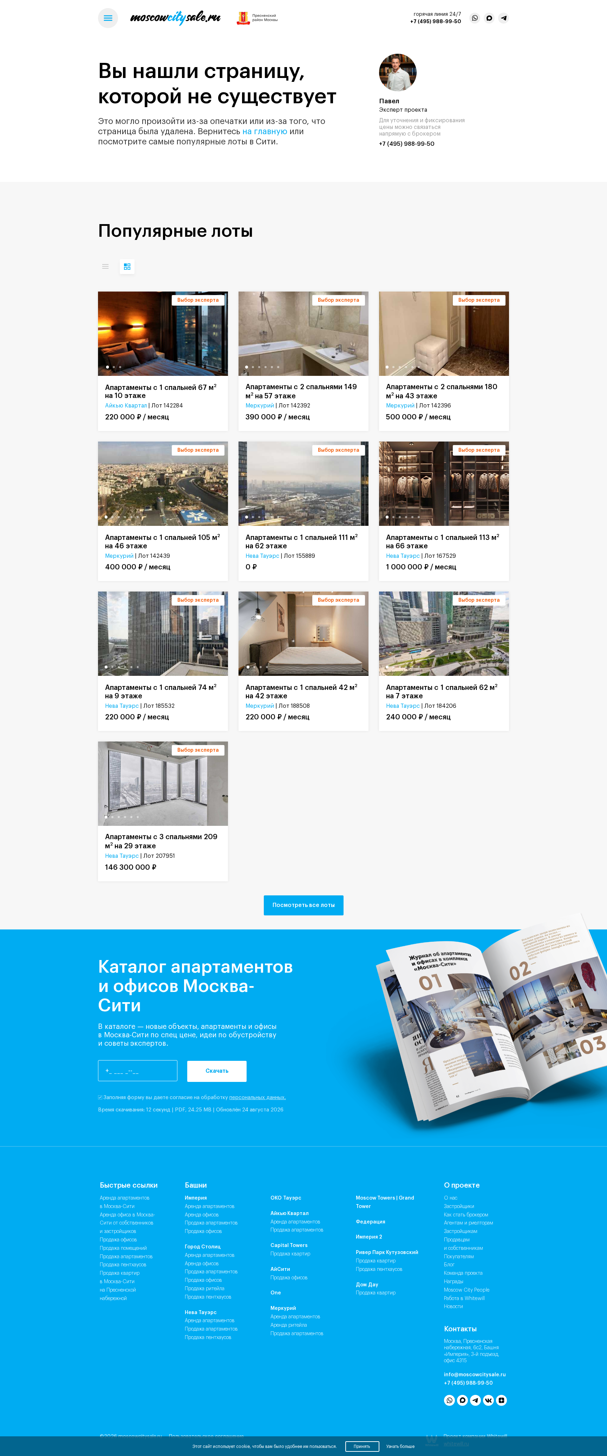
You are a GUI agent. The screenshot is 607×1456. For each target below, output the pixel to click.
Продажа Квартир (290, 1254)
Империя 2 (369, 1237)
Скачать (217, 1071)
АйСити (280, 1269)
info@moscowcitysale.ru (475, 1374)
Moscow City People (467, 1290)
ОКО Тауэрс (285, 1198)
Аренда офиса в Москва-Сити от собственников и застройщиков (127, 1223)
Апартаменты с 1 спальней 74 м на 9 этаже (160, 691)
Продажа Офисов (203, 1231)
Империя (196, 1198)
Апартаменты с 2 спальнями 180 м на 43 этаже (441, 392)
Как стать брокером (466, 1215)
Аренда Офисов (202, 1215)
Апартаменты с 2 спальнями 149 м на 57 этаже (301, 392)
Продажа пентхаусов (123, 1264)
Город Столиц (203, 1247)
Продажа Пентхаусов (208, 1297)
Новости (453, 1306)
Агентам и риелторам (468, 1223)
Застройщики (459, 1206)
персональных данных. (257, 1097)
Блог (449, 1264)
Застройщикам (460, 1231)
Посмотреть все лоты (304, 905)
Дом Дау (367, 1284)
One (275, 1293)
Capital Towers (289, 1245)
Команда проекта (463, 1273)
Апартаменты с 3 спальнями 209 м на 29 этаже (161, 842)
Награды (453, 1281)
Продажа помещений (123, 1248)
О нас (450, 1198)
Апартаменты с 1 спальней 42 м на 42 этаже (301, 691)
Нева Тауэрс (262, 556)
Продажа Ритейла (204, 1288)
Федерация (370, 1222)
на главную (264, 131)
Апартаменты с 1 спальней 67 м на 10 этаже (160, 391)
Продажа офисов (118, 1240)
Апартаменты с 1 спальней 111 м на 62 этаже (302, 541)
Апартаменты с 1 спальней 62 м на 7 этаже (441, 691)
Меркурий (260, 406)
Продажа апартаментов (126, 1256)
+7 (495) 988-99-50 (435, 21)
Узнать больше (400, 1446)
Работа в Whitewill (464, 1298)
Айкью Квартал (126, 406)
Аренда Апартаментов (210, 1206)
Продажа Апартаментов (211, 1223)
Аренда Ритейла (288, 1325)
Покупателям (459, 1256)
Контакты (460, 1329)
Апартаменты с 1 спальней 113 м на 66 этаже (442, 541)
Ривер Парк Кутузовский (387, 1252)
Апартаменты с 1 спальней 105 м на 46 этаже (162, 541)
